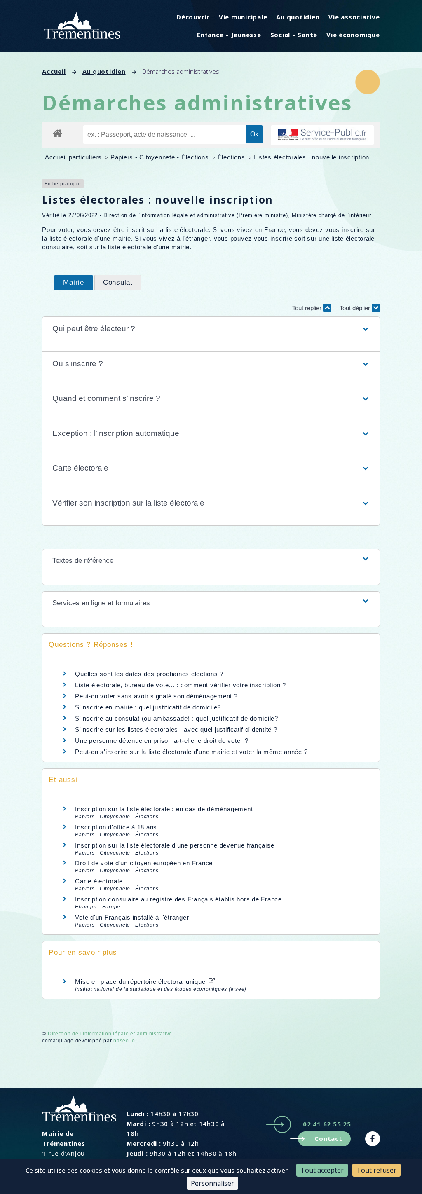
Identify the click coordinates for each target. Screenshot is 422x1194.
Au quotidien (297, 17)
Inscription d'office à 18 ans (116, 827)
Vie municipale (243, 17)
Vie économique (353, 34)
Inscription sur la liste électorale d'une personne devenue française (174, 845)
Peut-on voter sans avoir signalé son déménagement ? (156, 696)
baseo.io (124, 1041)
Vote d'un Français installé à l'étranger (132, 917)
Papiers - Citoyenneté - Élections (160, 157)
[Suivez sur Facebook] (372, 1138)
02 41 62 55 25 (327, 1124)
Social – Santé (294, 34)
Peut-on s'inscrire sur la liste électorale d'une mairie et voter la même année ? (191, 751)
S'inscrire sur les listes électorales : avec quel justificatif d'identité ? (176, 729)
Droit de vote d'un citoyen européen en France (144, 862)
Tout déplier (356, 307)
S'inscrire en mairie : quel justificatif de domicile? (148, 707)
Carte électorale (98, 881)
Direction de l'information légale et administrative (110, 1034)
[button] (211, 329)
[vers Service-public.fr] (322, 135)
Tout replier (307, 307)
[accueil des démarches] (57, 132)
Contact (328, 1138)
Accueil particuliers (74, 157)
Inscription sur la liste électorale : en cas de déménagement (164, 808)
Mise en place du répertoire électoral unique (141, 981)
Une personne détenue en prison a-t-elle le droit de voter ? (161, 740)
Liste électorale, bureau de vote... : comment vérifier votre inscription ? (180, 684)
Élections (232, 157)
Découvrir (193, 17)
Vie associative (354, 17)
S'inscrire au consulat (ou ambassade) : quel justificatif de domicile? (176, 718)
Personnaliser (212, 1183)
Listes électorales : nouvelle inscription (311, 157)
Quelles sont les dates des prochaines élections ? (149, 673)
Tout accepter (322, 1170)
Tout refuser (376, 1170)
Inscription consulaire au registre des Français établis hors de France (178, 899)
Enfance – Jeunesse (229, 34)
